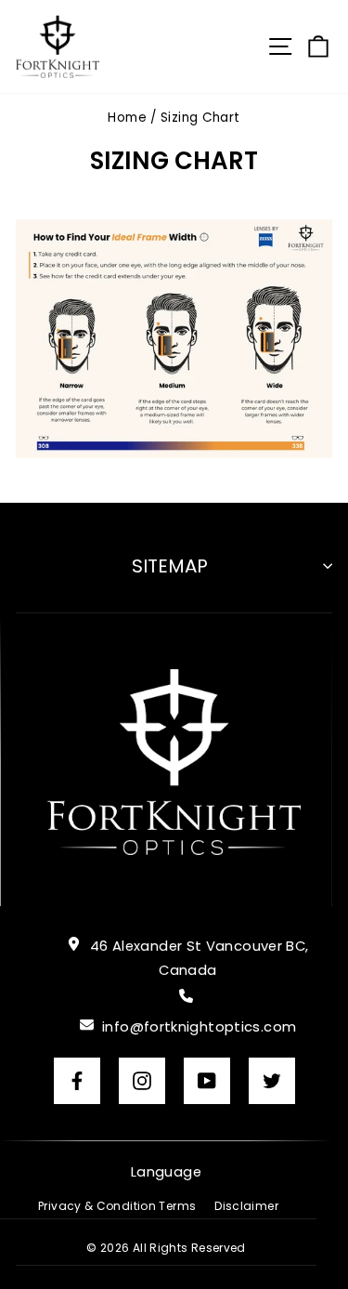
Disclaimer (246, 1206)
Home (127, 117)
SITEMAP (170, 566)
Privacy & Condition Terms (117, 1206)
